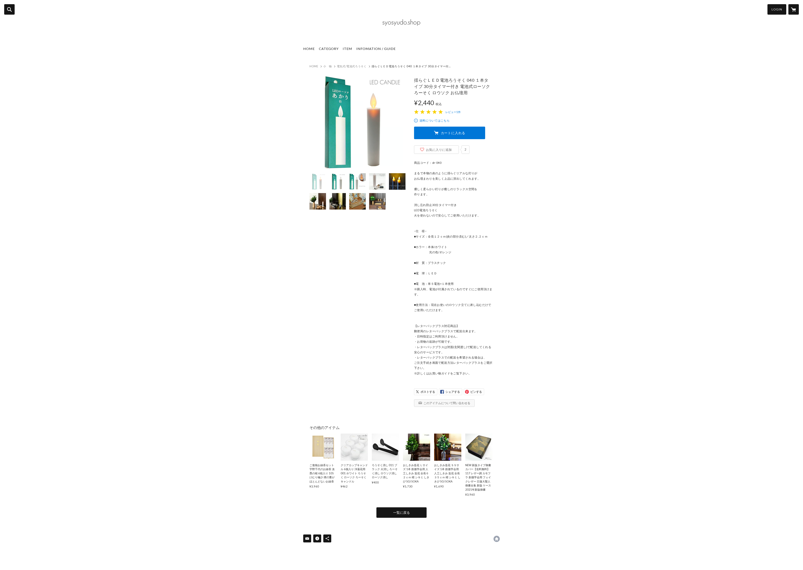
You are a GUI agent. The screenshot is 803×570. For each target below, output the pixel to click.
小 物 (327, 66)
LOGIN (777, 9)
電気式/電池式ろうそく (352, 66)
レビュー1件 (453, 112)
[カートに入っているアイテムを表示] (793, 9)
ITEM (347, 49)
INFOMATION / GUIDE (376, 49)
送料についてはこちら (434, 120)
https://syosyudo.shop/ (497, 539)
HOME (309, 49)
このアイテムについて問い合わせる (446, 403)
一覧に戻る (401, 512)
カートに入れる (453, 133)
